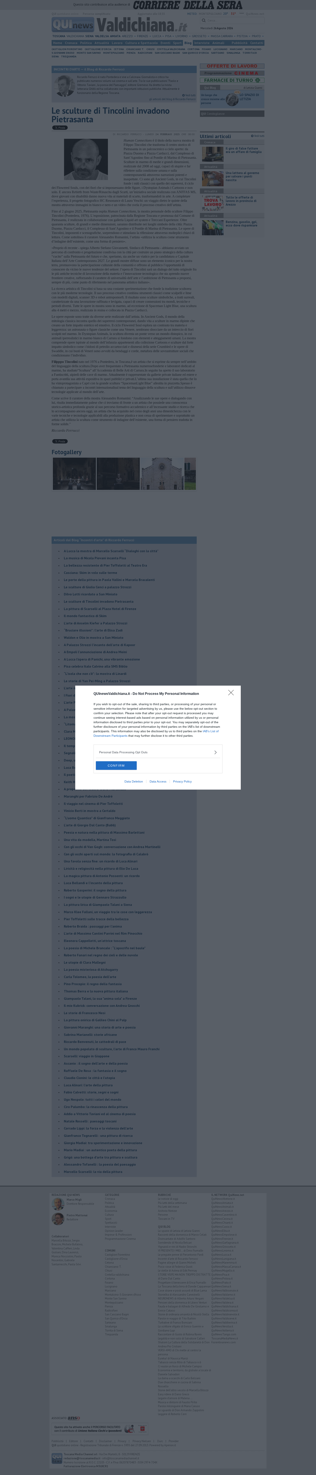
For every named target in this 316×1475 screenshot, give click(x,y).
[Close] (232, 694)
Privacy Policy (182, 781)
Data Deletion (133, 781)
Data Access (158, 781)
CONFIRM (116, 765)
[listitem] (158, 752)
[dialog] (158, 738)
